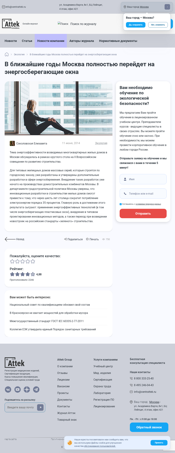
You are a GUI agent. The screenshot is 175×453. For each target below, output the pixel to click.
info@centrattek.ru (15, 6)
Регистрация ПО (103, 399)
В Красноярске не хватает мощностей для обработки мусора (49, 313)
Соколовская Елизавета (31, 143)
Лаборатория (102, 393)
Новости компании (50, 41)
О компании (65, 366)
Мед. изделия (102, 373)
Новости (11, 41)
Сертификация (102, 379)
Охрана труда (102, 386)
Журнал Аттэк (66, 413)
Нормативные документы (118, 41)
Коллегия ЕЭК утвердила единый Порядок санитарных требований (53, 329)
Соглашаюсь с (141, 204)
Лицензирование (104, 406)
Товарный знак (67, 419)
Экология (101, 143)
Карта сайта (11, 439)
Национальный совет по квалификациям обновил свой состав (50, 304)
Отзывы (62, 373)
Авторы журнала (81, 41)
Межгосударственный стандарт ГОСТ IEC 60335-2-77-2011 (47, 321)
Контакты (63, 406)
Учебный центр (103, 366)
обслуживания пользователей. (100, 446)
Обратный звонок (149, 427)
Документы (64, 399)
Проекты (63, 393)
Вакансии (63, 386)
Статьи (27, 41)
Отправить (143, 213)
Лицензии (63, 379)
